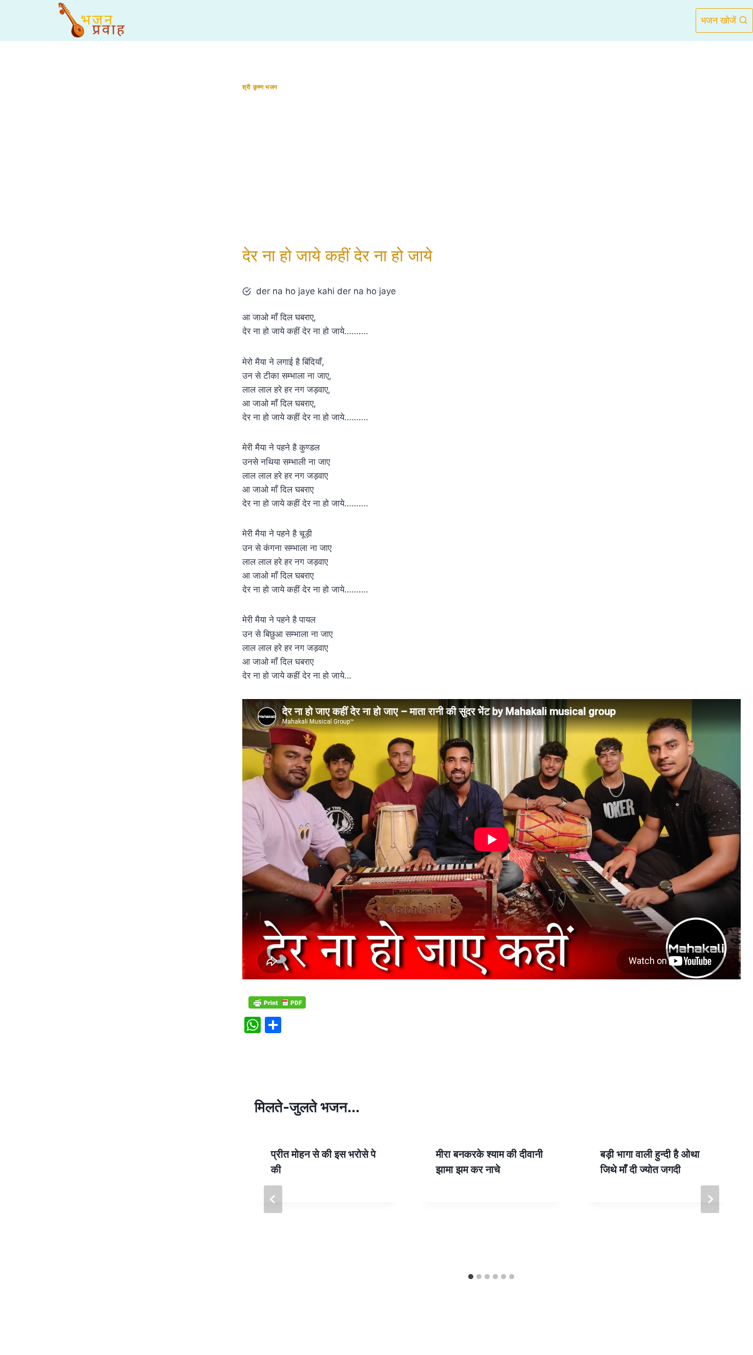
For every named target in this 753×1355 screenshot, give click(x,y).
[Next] (710, 1199)
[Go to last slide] (273, 1199)
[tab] (470, 1276)
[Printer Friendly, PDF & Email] (277, 1002)
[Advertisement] (491, 168)
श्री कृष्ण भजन (260, 87)
